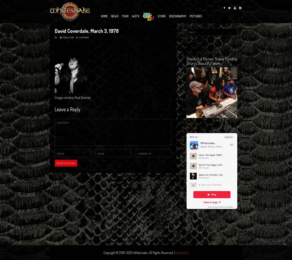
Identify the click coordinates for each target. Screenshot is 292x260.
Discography (177, 16)
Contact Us (182, 252)
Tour (125, 16)
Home (104, 16)
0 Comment (84, 37)
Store (162, 16)
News (114, 16)
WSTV (135, 16)
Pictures (196, 16)
